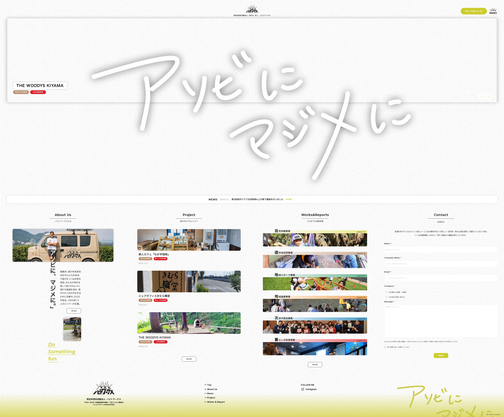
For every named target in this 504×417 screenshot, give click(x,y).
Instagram (311, 389)
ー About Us (210, 389)
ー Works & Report (214, 402)
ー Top (207, 385)
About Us (63, 215)
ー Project (209, 397)
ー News (208, 393)
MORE (74, 311)
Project (189, 215)
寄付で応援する (472, 11)
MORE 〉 (290, 199)
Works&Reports (315, 215)
